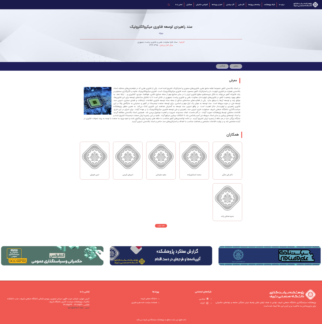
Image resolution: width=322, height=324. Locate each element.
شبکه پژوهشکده (269, 4)
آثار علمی (241, 4)
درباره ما (281, 4)
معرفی (236, 66)
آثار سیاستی (230, 4)
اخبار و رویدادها (217, 4)
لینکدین (202, 299)
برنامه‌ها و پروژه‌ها (254, 4)
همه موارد (161, 225)
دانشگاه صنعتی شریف (148, 298)
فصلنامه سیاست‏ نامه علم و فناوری (144, 302)
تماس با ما (178, 4)
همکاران (189, 4)
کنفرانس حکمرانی (202, 4)
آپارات (202, 303)
